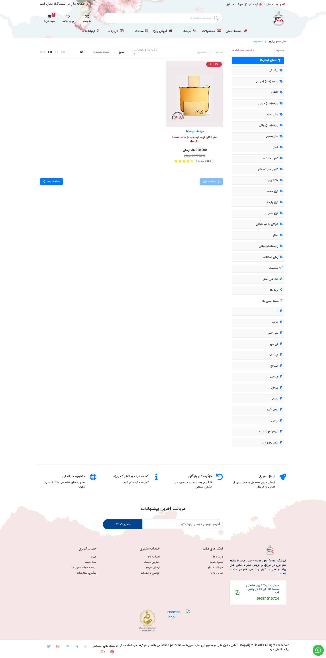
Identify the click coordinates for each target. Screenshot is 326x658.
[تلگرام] (67, 646)
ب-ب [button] (275, 322)
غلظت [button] (274, 93)
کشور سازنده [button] (270, 158)
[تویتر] (49, 646)
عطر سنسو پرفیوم (277, 42)
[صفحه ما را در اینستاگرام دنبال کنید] (88, 6)
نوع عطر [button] (273, 213)
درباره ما (113, 31)
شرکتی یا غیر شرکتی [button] (267, 224)
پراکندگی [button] (273, 71)
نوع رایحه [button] (272, 202)
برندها (187, 31)
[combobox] (163, 18)
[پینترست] (112, 651)
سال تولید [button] (272, 114)
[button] (87, 17)
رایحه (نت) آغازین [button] (267, 81)
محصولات (209, 31)
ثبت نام (253, 4)
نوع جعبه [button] (272, 191)
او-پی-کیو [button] (272, 410)
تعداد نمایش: (101, 52)
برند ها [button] (274, 290)
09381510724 (268, 599)
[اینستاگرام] (58, 646)
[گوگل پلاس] (103, 651)
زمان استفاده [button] (270, 257)
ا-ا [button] (277, 311)
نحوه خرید (216, 562)
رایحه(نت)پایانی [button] (268, 125)
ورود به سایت (272, 4)
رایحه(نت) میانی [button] (268, 103)
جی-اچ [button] (274, 366)
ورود (93, 557)
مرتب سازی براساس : (145, 52)
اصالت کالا (154, 557)
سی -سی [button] (272, 333)
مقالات (139, 31)
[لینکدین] (76, 646)
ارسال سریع (153, 568)
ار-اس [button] (274, 421)
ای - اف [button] (273, 355)
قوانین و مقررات (150, 573)
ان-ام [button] (275, 399)
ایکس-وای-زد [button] (270, 443)
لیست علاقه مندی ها (84, 568)
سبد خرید (90, 562)
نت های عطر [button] (270, 279)
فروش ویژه (160, 31)
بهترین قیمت (152, 562)
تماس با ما (216, 573)
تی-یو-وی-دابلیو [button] (268, 432)
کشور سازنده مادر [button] (268, 169)
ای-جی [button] (274, 377)
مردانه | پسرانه (194, 131)
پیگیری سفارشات (86, 573)
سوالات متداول (234, 4)
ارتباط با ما (89, 31)
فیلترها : (279, 50)
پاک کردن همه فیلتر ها (243, 50)
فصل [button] (275, 147)
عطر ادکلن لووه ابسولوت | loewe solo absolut (194, 139)
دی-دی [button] (274, 344)
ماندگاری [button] (273, 180)
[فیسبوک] (85, 646)
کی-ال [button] (274, 388)
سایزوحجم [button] (272, 136)
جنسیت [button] (273, 268)
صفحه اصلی (234, 31)
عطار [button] (275, 235)
